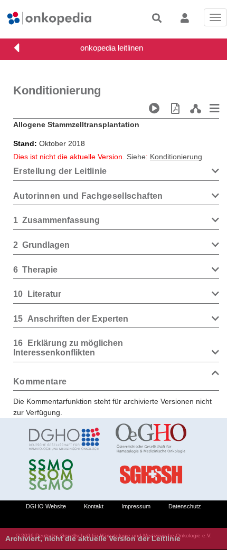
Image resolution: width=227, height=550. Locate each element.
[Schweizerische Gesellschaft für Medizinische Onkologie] (64, 474)
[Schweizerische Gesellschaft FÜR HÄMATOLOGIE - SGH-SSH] (151, 474)
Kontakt (93, 506)
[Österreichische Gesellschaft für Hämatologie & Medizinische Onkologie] (151, 438)
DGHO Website (46, 506)
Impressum (135, 506)
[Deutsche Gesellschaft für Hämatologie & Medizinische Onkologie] (64, 438)
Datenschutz (184, 506)
